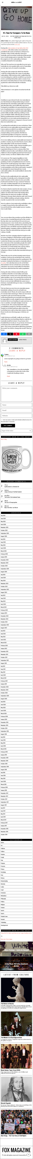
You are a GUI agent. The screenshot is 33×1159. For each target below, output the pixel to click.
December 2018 (4, 758)
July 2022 (3, 631)
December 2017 (4, 793)
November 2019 (4, 725)
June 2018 (3, 775)
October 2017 (4, 799)
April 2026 (3, 524)
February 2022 (4, 645)
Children (3, 848)
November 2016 (4, 831)
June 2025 (3, 542)
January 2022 (4, 648)
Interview (3, 884)
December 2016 (4, 828)
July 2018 (3, 772)
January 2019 (4, 755)
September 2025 (5, 533)
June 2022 (3, 634)
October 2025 (4, 530)
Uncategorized (4, 925)
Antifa (2, 842)
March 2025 (4, 551)
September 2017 (5, 802)
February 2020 (4, 716)
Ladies (2, 887)
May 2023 (3, 601)
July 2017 (3, 808)
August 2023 (4, 592)
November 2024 (4, 563)
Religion (3, 904)
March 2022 (4, 642)
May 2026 (3, 521)
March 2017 (3, 820)
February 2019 (4, 752)
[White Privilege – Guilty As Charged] (16, 949)
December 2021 (4, 651)
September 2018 (5, 766)
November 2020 (4, 690)
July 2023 (3, 595)
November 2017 (4, 796)
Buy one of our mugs (6, 939)
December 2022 (4, 616)
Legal (2, 890)
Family (2, 857)
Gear (2, 875)
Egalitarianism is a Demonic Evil (11, 486)
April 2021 (3, 675)
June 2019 (3, 740)
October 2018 (4, 764)
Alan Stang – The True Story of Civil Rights (13, 1135)
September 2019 (5, 731)
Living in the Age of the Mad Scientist (13, 492)
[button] (30, 430)
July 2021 (3, 666)
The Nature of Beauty (7, 1003)
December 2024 (4, 560)
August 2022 (4, 628)
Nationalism (23, 36)
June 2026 (3, 518)
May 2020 (3, 707)
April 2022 (3, 639)
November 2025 (4, 527)
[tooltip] (4, 334)
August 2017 (4, 805)
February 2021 (4, 681)
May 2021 (3, 672)
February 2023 (4, 610)
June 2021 (3, 669)
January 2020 (4, 719)
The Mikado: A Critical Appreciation (11, 1037)
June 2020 (3, 704)
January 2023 (4, 613)
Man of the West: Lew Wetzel (11, 507)
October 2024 (4, 566)
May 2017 (3, 814)
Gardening (3, 872)
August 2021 (4, 663)
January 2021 (4, 684)
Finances (3, 863)
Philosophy (3, 899)
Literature (3, 893)
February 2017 (4, 823)
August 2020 (4, 699)
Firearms (3, 866)
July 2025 (3, 539)
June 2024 (3, 577)
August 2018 (4, 769)
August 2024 (4, 572)
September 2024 (5, 569)
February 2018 (4, 787)
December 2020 (4, 687)
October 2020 (4, 693)
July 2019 (3, 737)
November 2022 (4, 619)
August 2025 (4, 536)
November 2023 (4, 583)
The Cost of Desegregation (10, 502)
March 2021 (3, 678)
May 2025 (3, 545)
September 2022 (5, 625)
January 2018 (4, 790)
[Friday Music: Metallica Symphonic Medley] (16, 963)
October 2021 (4, 657)
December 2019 (4, 722)
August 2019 (4, 734)
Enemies (17, 36)
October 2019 (4, 728)
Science (2, 907)
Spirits (2, 910)
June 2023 (3, 598)
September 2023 (5, 589)
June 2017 (3, 811)
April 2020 (3, 710)
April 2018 (3, 781)
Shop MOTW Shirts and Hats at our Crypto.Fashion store (16, 933)
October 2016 (4, 834)
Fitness (2, 869)
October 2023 (4, 586)
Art (1, 845)
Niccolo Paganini (6, 1103)
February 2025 (4, 554)
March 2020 (4, 713)
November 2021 (4, 654)
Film (2, 860)
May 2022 (3, 636)
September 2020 (5, 696)
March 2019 (3, 749)
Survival (2, 919)
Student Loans (4, 916)
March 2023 (4, 607)
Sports (2, 913)
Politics (29, 36)
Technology (3, 922)
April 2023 (3, 604)
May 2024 (3, 580)
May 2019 (3, 743)
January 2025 (4, 557)
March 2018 (3, 784)
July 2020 (3, 701)
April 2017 (3, 817)
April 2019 (3, 746)
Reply (5, 361)
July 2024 (3, 574)
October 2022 (4, 622)
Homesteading (4, 881)
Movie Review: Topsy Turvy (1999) (10, 1070)
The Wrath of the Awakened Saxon (12, 497)
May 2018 (3, 778)
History (2, 878)
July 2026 (3, 515)
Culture (12, 36)
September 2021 (5, 660)
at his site (17, 44)
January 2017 (4, 826)
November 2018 (4, 761)
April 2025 (3, 548)
